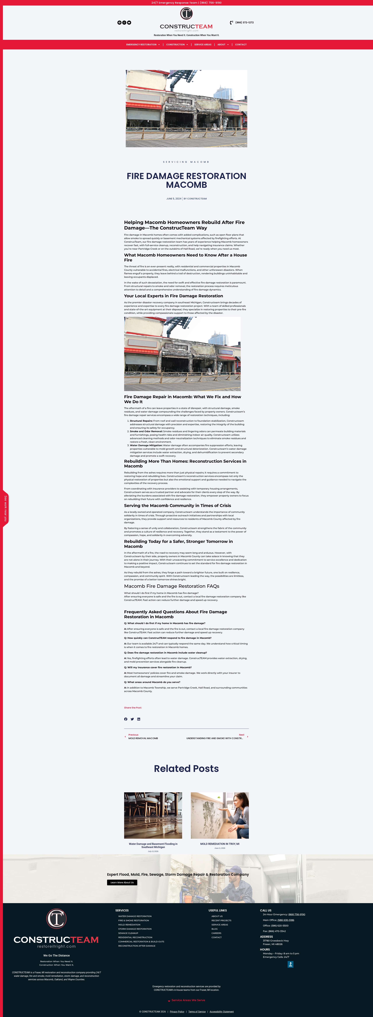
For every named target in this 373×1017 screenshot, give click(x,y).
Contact (241, 44)
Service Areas (202, 44)
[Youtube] (129, 23)
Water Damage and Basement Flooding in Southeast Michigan (153, 845)
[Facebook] (119, 23)
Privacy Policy (177, 1011)
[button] (125, 719)
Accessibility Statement (222, 1011)
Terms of (193, 1011)
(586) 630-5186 (285, 920)
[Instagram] (124, 23)
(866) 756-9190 (296, 914)
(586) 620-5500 (279, 925)
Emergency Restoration (141, 44)
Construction (175, 44)
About (221, 44)
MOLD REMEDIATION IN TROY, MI (219, 843)
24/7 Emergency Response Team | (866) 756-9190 (187, 3)
